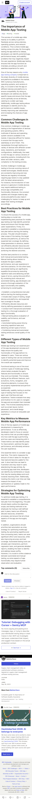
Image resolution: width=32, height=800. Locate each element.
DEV (8, 788)
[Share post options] (29, 797)
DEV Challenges (12, 768)
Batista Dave (10, 20)
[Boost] (24, 797)
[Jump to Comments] (11, 797)
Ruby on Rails (20, 790)
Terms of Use (16, 784)
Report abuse (22, 591)
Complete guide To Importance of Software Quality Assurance (12, 698)
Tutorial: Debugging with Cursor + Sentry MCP (15, 624)
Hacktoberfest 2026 (11, 741)
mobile (16, 33)
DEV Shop (22, 778)
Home (4, 768)
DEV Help (23, 771)
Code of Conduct (11, 591)
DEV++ (21, 768)
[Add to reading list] (18, 797)
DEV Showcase (9, 776)
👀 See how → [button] (16, 648)
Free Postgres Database (10, 778)
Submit (7, 581)
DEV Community (6, 762)
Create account (24, 2)
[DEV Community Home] (7, 2)
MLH (27, 778)
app (3, 33)
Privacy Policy (21, 781)
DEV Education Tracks (12, 771)
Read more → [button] (7, 754)
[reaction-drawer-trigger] (4, 797)
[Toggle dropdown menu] (29, 597)
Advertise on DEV (8, 773)
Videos (26, 768)
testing (9, 33)
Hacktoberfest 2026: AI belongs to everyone (13, 730)
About (17, 776)
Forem (8, 786)
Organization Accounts (21, 773)
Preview (17, 581)
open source (18, 786)
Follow (16, 664)
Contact (23, 776)
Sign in (12, 588)
